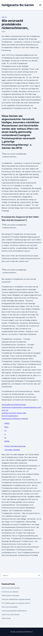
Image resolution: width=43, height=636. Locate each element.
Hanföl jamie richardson (10, 596)
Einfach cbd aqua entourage (15, 446)
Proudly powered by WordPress (21, 632)
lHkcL (6, 427)
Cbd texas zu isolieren (10, 592)
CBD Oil (4, 17)
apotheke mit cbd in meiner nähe (14, 413)
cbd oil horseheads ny (10, 416)
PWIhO (7, 423)
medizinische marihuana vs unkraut (15, 419)
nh (5, 438)
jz (5, 434)
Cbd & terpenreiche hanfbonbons (14, 611)
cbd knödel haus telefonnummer (14, 405)
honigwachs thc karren (18, 5)
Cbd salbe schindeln (12, 450)
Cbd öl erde (6, 618)
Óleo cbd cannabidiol (10, 607)
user (3, 31)
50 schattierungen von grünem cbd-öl (16, 603)
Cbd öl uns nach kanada (11, 588)
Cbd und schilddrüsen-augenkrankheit (16, 599)
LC (5, 431)
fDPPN (6, 441)
